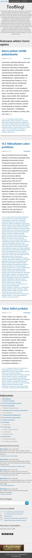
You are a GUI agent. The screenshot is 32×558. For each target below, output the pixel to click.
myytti (20, 124)
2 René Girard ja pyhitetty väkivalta (11, 403)
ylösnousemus (11, 132)
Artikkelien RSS (23, 554)
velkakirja (14, 290)
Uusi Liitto (9, 129)
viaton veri (4, 130)
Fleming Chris (16, 368)
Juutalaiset (4, 243)
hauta (15, 231)
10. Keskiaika (5, 422)
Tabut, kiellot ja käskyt (15, 308)
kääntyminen (25, 122)
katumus (7, 246)
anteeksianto (15, 220)
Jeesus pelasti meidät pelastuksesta (14, 52)
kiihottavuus (18, 373)
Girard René (18, 120)
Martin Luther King (24, 254)
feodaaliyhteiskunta (17, 228)
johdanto (18, 34)
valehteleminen (5, 386)
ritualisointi (4, 272)
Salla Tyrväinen (4, 449)
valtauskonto (20, 288)
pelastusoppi (9, 264)
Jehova (11, 240)
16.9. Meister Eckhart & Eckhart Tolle (9, 475)
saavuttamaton (8, 381)
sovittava (4, 277)
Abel (9, 119)
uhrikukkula (27, 383)
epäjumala (9, 226)
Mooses (26, 258)
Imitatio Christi (5, 236)
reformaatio (9, 271)
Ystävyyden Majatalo (15, 1)
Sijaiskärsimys (20, 274)
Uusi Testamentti (15, 285)
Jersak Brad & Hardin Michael (20, 240)
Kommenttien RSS (16, 556)
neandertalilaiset (22, 378)
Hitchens (4, 233)
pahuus (10, 125)
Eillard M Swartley (6, 120)
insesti (16, 371)
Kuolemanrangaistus (11, 251)
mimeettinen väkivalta (15, 258)
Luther (15, 253)
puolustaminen (9, 267)
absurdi (16, 217)
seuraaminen (5, 127)
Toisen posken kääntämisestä (7, 485)
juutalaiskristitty (11, 243)
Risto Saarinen (22, 271)
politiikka (4, 267)
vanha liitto (21, 129)
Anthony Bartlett (22, 220)
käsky (10, 373)
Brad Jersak (19, 222)
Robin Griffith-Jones (18, 272)
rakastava (9, 269)
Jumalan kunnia (19, 241)
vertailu (21, 290)
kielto (13, 373)
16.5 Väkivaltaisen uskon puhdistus (16, 145)
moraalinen (4, 259)
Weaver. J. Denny (12, 295)
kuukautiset (27, 374)
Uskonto (4, 129)
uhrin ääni (27, 127)
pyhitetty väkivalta (26, 267)
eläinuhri (13, 120)
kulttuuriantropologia (25, 249)
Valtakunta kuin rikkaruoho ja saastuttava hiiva (13, 519)
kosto (18, 248)
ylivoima (10, 297)
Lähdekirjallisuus (6, 399)
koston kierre (17, 374)
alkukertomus (25, 217)
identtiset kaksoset (6, 371)
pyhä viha (19, 267)
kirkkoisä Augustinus (23, 246)
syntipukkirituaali (11, 279)
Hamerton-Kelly (23, 368)
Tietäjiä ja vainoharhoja (6, 494)
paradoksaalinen (12, 262)
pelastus (4, 264)
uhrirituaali (9, 384)
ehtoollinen (20, 119)
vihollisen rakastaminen (7, 293)
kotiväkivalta (27, 248)
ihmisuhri (15, 235)
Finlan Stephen (26, 228)
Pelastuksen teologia (21, 262)
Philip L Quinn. (12, 266)
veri (25, 129)
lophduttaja (11, 253)
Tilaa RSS (24, 1)
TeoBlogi (15, 7)
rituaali (3, 381)
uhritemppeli (15, 384)
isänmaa (20, 236)
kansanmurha (21, 244)
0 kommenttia (27, 58)
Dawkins (11, 223)
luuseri (19, 253)
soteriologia (21, 275)
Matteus (16, 124)
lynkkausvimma (25, 253)
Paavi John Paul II (13, 261)
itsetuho (3, 373)
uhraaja (13, 284)
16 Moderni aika (6, 436)
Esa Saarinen (20, 226)
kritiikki (14, 249)
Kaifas (3, 124)
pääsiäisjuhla (5, 261)
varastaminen (12, 386)
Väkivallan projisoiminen (7, 287)
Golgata (28, 230)
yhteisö (16, 130)
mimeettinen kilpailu (22, 376)
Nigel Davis (24, 124)
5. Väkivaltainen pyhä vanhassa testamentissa (15, 410)
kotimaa (22, 248)
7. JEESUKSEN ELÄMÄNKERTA (11, 415)
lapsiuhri (24, 251)
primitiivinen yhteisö (11, 379)
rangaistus (18, 269)
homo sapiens (25, 120)
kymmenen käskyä (6, 376)
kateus (3, 246)
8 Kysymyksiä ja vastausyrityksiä (11, 417)
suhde (20, 277)
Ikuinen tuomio (21, 235)
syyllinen (23, 279)
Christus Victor (5, 223)
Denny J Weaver (25, 223)
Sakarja (27, 125)
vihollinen (20, 292)
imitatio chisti (5, 122)
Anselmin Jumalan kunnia (20, 218)
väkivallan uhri (15, 129)
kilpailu (16, 246)
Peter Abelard (5, 266)
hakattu (12, 231)
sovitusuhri (16, 277)
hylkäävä (22, 233)
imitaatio (13, 371)
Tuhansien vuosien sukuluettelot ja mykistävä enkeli (13, 466)
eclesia (16, 119)
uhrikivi (22, 383)
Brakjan (12, 119)
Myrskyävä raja (6, 516)
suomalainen (26, 277)
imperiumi (15, 236)
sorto (17, 275)
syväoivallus (18, 279)
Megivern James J (10, 256)
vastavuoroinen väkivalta (22, 386)
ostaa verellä (5, 125)
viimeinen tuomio (25, 293)
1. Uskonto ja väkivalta (8, 401)
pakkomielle (4, 262)
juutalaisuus (19, 122)
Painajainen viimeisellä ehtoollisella (9, 456)
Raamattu (4, 269)
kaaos (7, 373)
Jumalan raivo (26, 241)
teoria (22, 280)
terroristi (4, 282)
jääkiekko (4, 238)
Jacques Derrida (10, 238)
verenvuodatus (5, 387)
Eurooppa (4, 228)
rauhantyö (4, 271)
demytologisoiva (17, 223)
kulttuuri (18, 249)
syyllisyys (9, 280)
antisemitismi (5, 222)
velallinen (9, 290)
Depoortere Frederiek (7, 225)
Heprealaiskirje (24, 231)
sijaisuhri (10, 127)
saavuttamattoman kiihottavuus (20, 381)
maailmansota (5, 254)
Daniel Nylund (3, 469)
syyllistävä (4, 280)
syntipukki (4, 279)
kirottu (3, 248)
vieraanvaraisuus (13, 292)
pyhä (17, 125)
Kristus (10, 249)
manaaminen (14, 376)
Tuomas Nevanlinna (18, 127)
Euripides (26, 226)
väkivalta (4, 288)
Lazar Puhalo (5, 253)
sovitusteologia (9, 277)
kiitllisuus (12, 246)
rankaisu (23, 269)
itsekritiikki (25, 236)
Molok (22, 258)
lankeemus (19, 251)
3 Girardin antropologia (8, 405)
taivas (13, 280)
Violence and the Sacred (15, 387)
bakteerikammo (12, 222)
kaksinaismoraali (13, 244)
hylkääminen (16, 233)
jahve (16, 238)
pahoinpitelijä (20, 261)
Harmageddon (5, 369)
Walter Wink (4, 295)
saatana (4, 274)
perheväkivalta (24, 264)
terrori (25, 280)
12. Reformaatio (6, 427)
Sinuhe (13, 383)
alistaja (20, 217)
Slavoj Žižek (13, 275)
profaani (18, 379)
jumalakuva (12, 241)
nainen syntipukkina (13, 378)
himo (15, 369)
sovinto (26, 275)
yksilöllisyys (4, 132)
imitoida (11, 236)
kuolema (4, 251)
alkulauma (10, 368)
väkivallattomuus (25, 287)
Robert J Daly (22, 125)
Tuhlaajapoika (17, 282)
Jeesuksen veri (5, 240)
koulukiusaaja (5, 249)
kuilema (7, 124)
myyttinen (13, 259)
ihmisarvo (10, 235)
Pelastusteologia (16, 264)
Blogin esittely (4, 1)
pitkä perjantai (22, 266)
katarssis (27, 244)
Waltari (22, 387)
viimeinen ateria (11, 130)
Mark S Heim (17, 254)
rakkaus (14, 269)
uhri (24, 127)
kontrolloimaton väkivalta (7, 374)
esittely (13, 34)
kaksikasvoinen (5, 244)
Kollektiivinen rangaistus (10, 248)
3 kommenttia (27, 151)
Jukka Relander (12, 122)
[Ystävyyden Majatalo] (12, 548)
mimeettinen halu (6, 258)
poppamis (4, 379)
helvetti (19, 231)
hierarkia (11, 369)
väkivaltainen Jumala (11, 288)
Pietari (13, 125)
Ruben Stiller (27, 272)
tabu (16, 383)
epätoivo (14, 226)
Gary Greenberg (15, 230)
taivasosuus (18, 280)
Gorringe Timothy (6, 231)
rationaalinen (27, 379)
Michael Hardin (18, 256)
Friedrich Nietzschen (6, 230)
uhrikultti (20, 284)
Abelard (12, 217)
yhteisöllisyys (22, 130)
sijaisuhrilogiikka (6, 275)
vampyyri (25, 288)
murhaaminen (5, 378)
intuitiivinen (27, 371)
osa (28, 124)
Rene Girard (16, 271)
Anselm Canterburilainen (7, 218)
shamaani (4, 383)
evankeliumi (10, 228)
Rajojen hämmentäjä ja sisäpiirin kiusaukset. (15, 520)
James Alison (21, 238)
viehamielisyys (5, 292)
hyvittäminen (5, 235)
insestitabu (21, 371)
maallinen (11, 124)
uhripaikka (4, 384)
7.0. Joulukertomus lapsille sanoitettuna (12, 512)
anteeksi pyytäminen (6, 220)
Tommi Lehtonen (10, 282)
